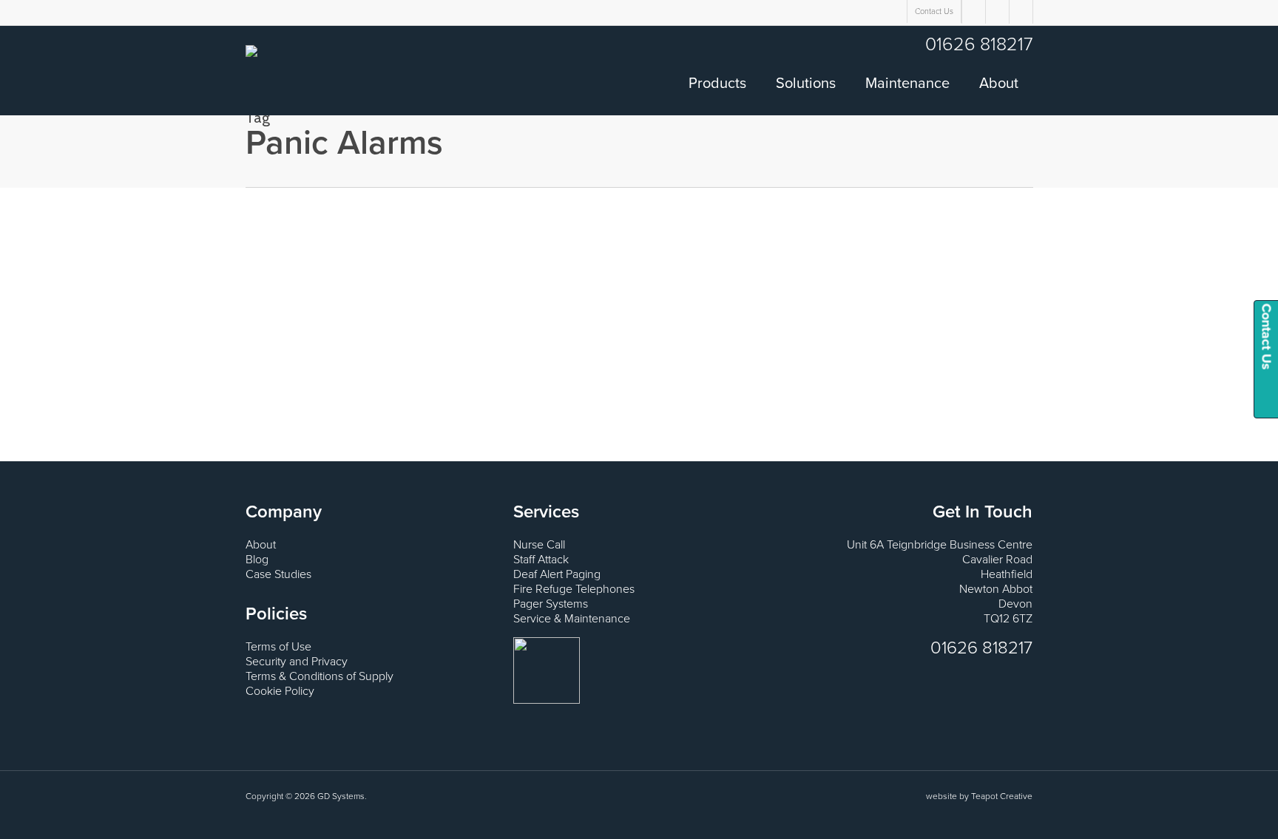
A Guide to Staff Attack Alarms (108, 256)
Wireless (30, 293)
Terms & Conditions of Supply (319, 676)
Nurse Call (539, 544)
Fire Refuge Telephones (574, 589)
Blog (257, 559)
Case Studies (278, 574)
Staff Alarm (191, 278)
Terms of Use (278, 646)
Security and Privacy (297, 661)
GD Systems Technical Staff (77, 278)
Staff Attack (541, 559)
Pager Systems (550, 604)
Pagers (152, 278)
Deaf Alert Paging (557, 574)
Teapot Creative (1001, 796)
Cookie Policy (280, 691)
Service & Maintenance (571, 618)
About (261, 544)
